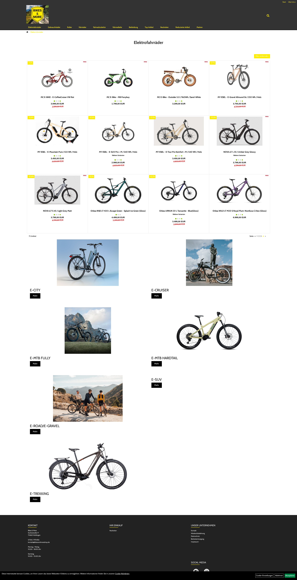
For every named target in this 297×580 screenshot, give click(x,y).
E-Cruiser (160, 290)
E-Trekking (39, 494)
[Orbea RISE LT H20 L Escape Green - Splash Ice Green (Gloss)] (118, 190)
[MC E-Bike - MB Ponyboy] (118, 76)
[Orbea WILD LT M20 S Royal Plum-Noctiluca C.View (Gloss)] (239, 190)
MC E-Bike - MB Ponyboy (118, 97)
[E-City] (88, 262)
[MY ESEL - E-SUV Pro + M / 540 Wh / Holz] (118, 131)
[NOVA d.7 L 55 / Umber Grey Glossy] (239, 131)
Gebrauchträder (54, 27)
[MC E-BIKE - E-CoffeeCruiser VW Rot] (57, 76)
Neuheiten (164, 27)
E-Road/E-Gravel (45, 426)
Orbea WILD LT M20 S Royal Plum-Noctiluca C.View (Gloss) (239, 211)
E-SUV (156, 379)
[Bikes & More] (37, 14)
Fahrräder (82, 27)
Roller (69, 27)
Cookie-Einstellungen (264, 575)
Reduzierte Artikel (183, 27)
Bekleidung (133, 27)
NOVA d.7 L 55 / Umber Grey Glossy (239, 152)
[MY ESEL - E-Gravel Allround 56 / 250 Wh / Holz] (239, 76)
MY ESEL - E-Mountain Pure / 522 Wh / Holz (57, 152)
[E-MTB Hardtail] (209, 330)
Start (284, 2)
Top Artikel (149, 27)
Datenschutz (195, 536)
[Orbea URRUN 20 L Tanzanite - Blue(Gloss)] (179, 190)
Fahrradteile (117, 27)
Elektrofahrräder (34, 27)
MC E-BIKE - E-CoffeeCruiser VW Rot (57, 97)
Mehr (35, 295)
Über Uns (291, 2)
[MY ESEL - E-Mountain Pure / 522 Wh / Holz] (57, 131)
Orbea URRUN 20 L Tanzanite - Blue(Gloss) (179, 211)
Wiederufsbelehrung (198, 533)
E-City (35, 290)
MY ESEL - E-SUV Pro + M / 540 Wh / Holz (118, 152)
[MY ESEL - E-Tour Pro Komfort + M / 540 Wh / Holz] (179, 131)
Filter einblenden (262, 56)
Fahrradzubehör (99, 27)
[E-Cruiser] (209, 262)
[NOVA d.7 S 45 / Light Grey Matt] (57, 190)
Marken (200, 27)
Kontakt (193, 531)
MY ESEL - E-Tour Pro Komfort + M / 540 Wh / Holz (179, 152)
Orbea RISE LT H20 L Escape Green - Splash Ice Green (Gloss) (118, 211)
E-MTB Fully (40, 358)
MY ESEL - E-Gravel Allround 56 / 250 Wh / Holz (239, 97)
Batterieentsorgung (197, 539)
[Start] (27, 32)
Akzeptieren (290, 575)
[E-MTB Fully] (88, 330)
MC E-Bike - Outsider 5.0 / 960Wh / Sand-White (179, 97)
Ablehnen (279, 575)
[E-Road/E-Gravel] (88, 398)
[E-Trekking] (88, 466)
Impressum (195, 542)
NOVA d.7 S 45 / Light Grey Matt (57, 211)
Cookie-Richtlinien (122, 574)
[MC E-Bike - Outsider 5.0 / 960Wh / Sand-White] (179, 76)
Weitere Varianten (118, 155)
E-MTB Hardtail (164, 358)
